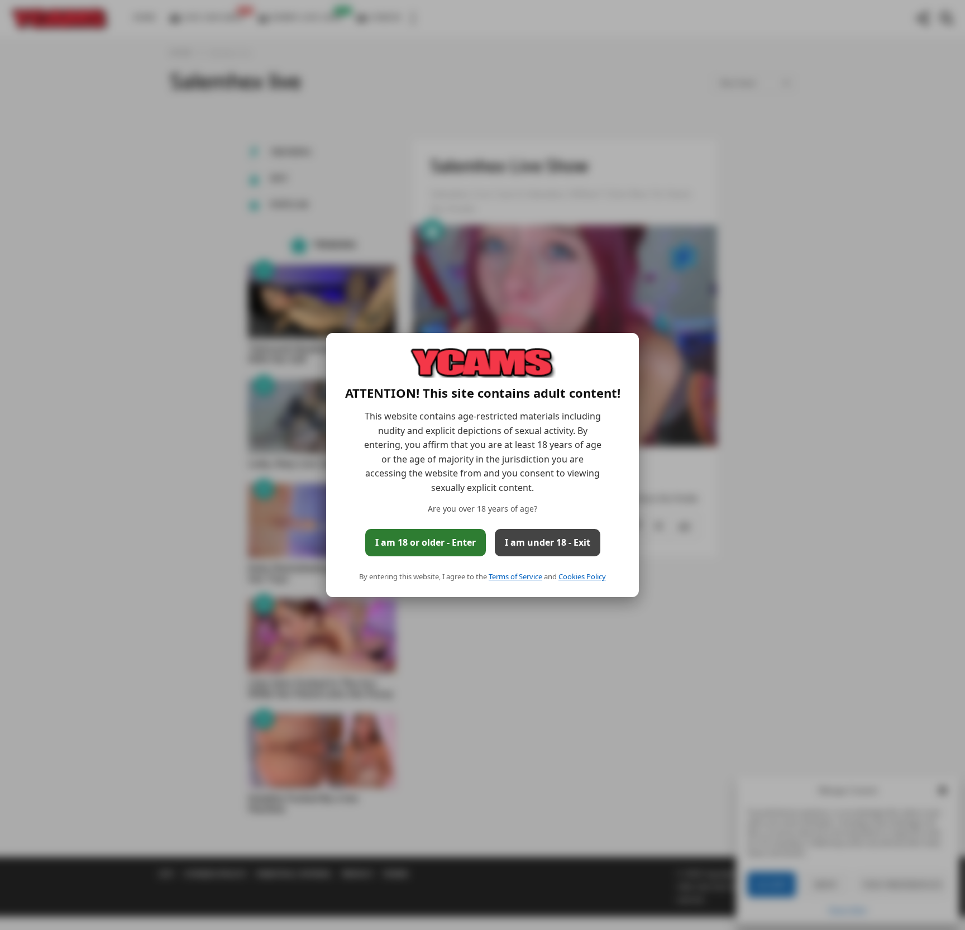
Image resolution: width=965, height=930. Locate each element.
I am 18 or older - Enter (425, 542)
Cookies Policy (582, 576)
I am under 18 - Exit (547, 542)
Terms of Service (515, 576)
